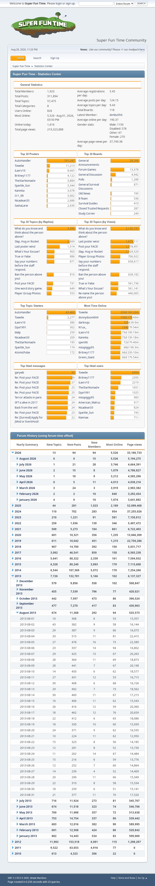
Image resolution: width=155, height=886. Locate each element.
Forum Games (87, 169)
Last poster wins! (25, 246)
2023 (18, 517)
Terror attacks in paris (28, 397)
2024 (18, 511)
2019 (18, 541)
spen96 (83, 342)
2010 (18, 853)
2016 (18, 558)
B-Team (83, 198)
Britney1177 (22, 175)
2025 (18, 505)
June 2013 (25, 806)
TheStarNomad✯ (25, 181)
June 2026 (25, 470)
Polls (81, 179)
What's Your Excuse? (27, 251)
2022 (18, 523)
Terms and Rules (126, 877)
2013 (18, 576)
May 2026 (25, 476)
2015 (18, 564)
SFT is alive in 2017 (26, 402)
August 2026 (27, 458)
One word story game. (29, 288)
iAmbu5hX (116, 115)
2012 (18, 842)
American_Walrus (89, 402)
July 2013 (25, 801)
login (59, 3)
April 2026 (26, 482)
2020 (18, 535)
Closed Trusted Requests (94, 208)
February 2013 (29, 830)
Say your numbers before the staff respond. (26, 265)
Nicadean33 (22, 200)
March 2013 (27, 824)
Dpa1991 (20, 327)
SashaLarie (21, 205)
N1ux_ (82, 327)
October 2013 (28, 598)
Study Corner (87, 213)
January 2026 (28, 500)
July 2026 (25, 464)
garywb (19, 372)
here (142, 49)
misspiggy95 (86, 347)
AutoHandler (23, 160)
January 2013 (28, 836)
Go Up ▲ (142, 877)
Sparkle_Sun (22, 185)
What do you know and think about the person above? (29, 232)
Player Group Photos (28, 293)
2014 (18, 570)
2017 (18, 552)
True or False (23, 256)
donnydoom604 (88, 317)
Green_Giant (86, 357)
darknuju (84, 322)
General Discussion (90, 174)
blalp (18, 332)
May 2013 (25, 812)
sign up (70, 3)
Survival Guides (88, 203)
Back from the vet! (26, 407)
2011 (18, 848)
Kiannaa (83, 417)
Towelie (19, 166)
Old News (84, 193)
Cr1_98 (19, 195)
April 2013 (26, 818)
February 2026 (29, 494)
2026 (18, 453)
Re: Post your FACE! (27, 377)
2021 (18, 529)
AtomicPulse (22, 352)
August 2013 (27, 613)
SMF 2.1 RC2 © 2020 (18, 878)
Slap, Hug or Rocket (27, 241)
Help (113, 877)
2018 (18, 547)
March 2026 (27, 488)
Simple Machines (38, 878)
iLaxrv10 (20, 170)
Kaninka (19, 190)
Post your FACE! (24, 283)
